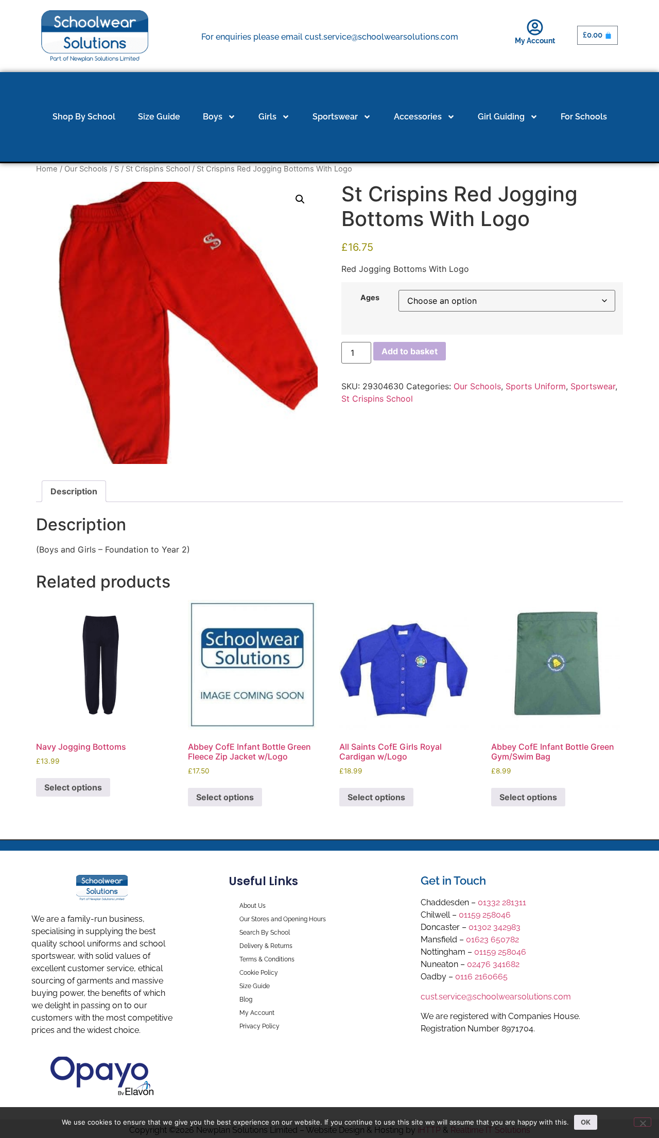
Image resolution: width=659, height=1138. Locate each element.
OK (586, 1122)
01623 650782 (492, 939)
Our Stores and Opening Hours (282, 919)
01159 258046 (485, 915)
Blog (245, 999)
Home (47, 169)
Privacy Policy (259, 1026)
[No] (642, 1122)
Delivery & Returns (265, 946)
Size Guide (159, 117)
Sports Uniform (536, 386)
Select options (73, 787)
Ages (369, 297)
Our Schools (86, 169)
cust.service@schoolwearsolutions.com (496, 997)
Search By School (264, 932)
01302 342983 (495, 927)
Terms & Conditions (266, 959)
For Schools (584, 117)
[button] (300, 199)
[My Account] (535, 27)
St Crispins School (158, 169)
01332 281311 (502, 902)
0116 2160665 (481, 976)
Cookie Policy (258, 972)
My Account (535, 41)
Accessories (418, 117)
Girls (267, 117)
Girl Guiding (501, 117)
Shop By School (84, 117)
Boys (212, 117)
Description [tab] (73, 491)
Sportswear (335, 117)
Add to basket (409, 351)
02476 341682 (493, 964)
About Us (252, 905)
